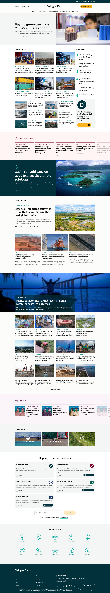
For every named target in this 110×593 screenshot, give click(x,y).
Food (55, 541)
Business (38, 554)
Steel (17, 252)
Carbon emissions (83, 378)
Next (93, 138)
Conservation (20, 144)
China (39, 11)
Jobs (16, 579)
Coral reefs (60, 354)
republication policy (61, 580)
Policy (99, 144)
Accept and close (84, 590)
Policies (38, 585)
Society (62, 110)
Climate (39, 541)
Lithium (31, 101)
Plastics (18, 329)
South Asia (63, 11)
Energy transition (63, 66)
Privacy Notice (64, 517)
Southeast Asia (73, 11)
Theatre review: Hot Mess (86, 95)
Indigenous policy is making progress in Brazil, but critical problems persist (87, 57)
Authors (17, 585)
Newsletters (85, 6)
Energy (22, 541)
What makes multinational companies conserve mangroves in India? (87, 72)
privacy (48, 590)
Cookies (38, 579)
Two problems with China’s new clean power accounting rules (87, 65)
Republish (84, 1)
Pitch (16, 582)
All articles (55, 389)
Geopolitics (19, 66)
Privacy (38, 576)
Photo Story (62, 327)
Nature (71, 541)
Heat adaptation (65, 120)
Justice (71, 554)
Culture (56, 406)
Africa (45, 11)
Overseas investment (43, 66)
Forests (55, 554)
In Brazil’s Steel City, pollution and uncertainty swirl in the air (87, 89)
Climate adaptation (63, 144)
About (78, 1)
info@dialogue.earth (61, 581)
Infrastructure (48, 252)
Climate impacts (62, 329)
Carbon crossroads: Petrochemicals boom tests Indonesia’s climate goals (86, 81)
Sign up (68, 512)
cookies (54, 590)
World (34, 11)
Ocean (22, 554)
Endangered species (42, 144)
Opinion (18, 21)
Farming (38, 354)
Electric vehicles (62, 91)
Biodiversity (33, 120)
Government (81, 354)
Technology (60, 378)
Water (87, 554)
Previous (89, 138)
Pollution (88, 541)
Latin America (53, 11)
